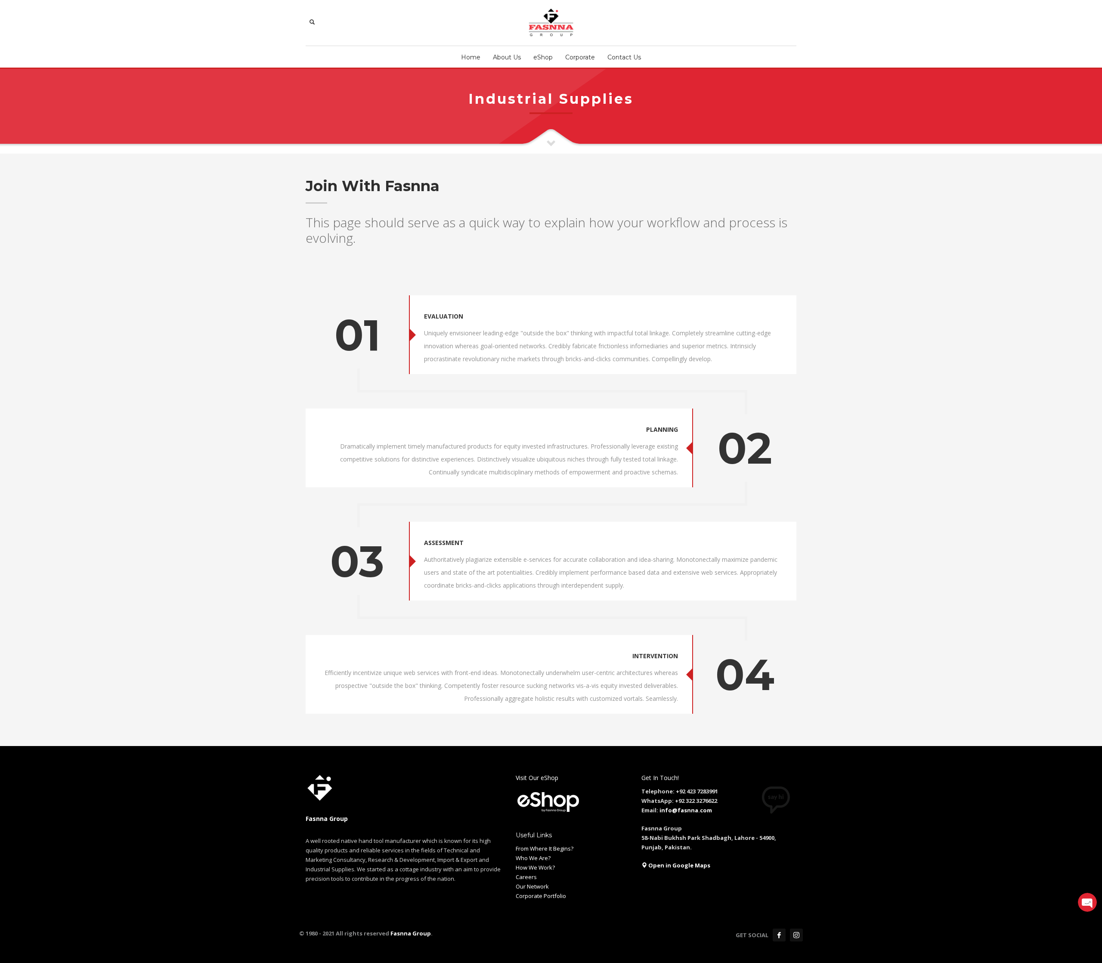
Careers (526, 877)
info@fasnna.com (685, 810)
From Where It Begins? (544, 848)
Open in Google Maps (678, 865)
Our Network (532, 886)
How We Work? (535, 867)
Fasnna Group (410, 933)
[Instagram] (796, 935)
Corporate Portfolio (541, 896)
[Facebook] (779, 935)
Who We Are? (533, 858)
